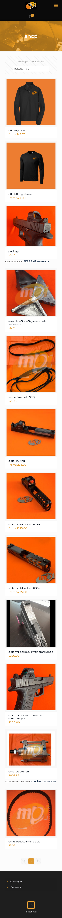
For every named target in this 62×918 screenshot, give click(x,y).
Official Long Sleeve (20, 194)
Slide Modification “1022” (24, 524)
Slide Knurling (16, 460)
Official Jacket (16, 130)
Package (14, 251)
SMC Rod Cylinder (19, 771)
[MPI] (31, 6)
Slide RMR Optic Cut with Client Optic (30, 651)
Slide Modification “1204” (24, 588)
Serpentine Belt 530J (21, 397)
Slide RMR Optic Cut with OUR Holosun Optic (25, 717)
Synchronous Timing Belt (24, 841)
